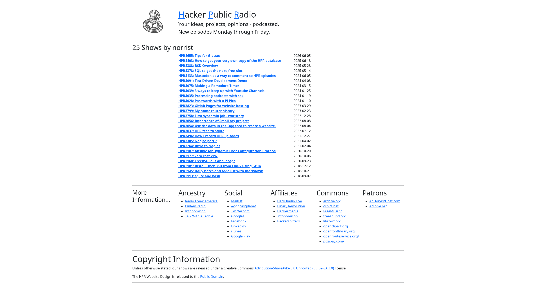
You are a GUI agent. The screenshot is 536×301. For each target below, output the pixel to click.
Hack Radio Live (289, 201)
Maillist (236, 201)
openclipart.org (335, 226)
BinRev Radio (195, 206)
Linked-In (238, 226)
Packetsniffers (288, 221)
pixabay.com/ (333, 241)
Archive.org (378, 206)
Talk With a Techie (199, 216)
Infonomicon (195, 211)
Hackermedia (287, 211)
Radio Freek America (201, 201)
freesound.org (334, 216)
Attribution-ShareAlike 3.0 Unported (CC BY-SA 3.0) (294, 268)
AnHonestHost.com (384, 201)
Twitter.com (240, 211)
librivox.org (332, 221)
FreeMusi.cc (332, 211)
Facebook (238, 221)
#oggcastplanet (243, 206)
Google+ (238, 216)
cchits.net (331, 206)
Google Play (240, 236)
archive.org (332, 201)
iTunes (236, 231)
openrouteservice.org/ (341, 236)
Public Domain (211, 276)
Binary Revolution (291, 206)
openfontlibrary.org (339, 231)
